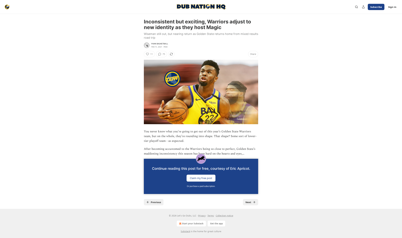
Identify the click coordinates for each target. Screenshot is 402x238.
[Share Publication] (363, 7)
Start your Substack (193, 223)
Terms (210, 215)
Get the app (216, 223)
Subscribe (376, 6)
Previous (156, 202)
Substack (185, 231)
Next (248, 202)
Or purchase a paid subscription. (201, 186)
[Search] (356, 7)
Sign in (392, 6)
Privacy (202, 215)
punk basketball (159, 44)
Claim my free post (201, 178)
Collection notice (224, 215)
